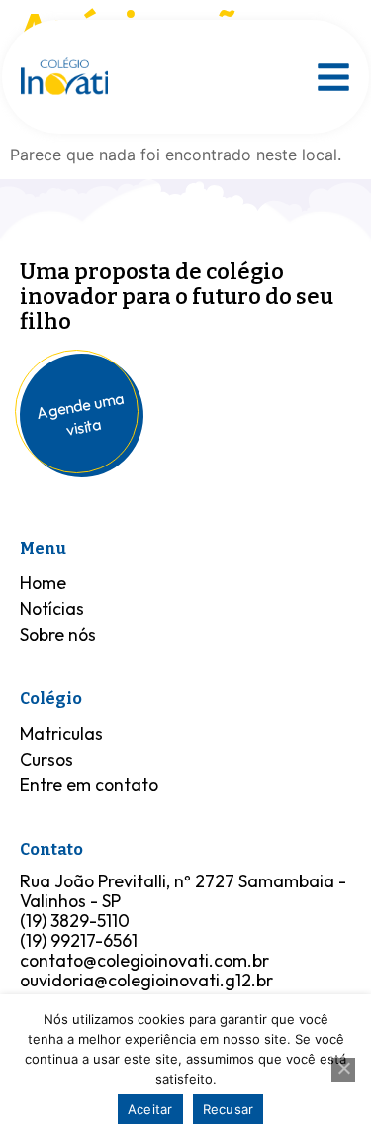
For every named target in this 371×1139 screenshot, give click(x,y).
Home (43, 582)
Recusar (228, 1109)
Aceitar (150, 1109)
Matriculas (61, 733)
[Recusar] (343, 1070)
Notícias (52, 608)
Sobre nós (58, 634)
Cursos (46, 759)
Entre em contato (89, 785)
